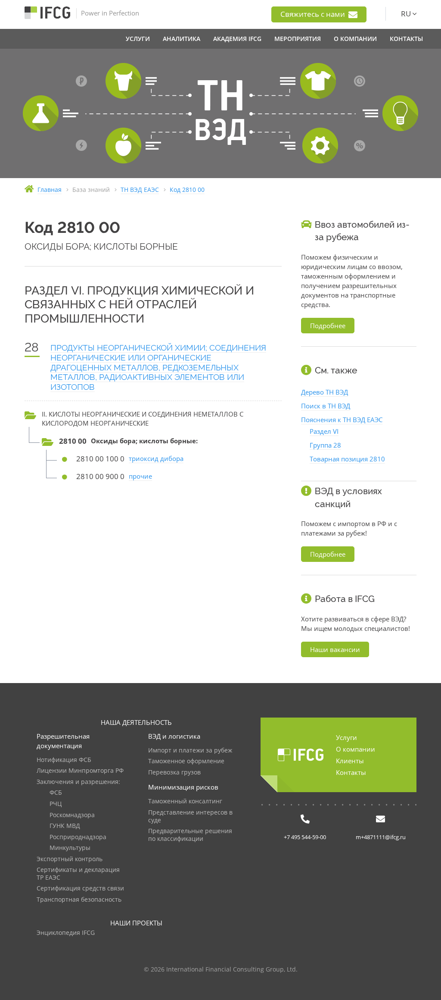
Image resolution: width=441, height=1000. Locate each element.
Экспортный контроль (69, 859)
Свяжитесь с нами (313, 14)
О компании (355, 749)
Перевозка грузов (174, 772)
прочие (140, 476)
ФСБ (56, 792)
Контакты (351, 772)
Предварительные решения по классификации (190, 835)
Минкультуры (70, 848)
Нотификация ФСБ (64, 760)
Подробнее (327, 325)
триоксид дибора (156, 458)
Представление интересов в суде (190, 816)
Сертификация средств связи (80, 888)
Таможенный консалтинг (185, 801)
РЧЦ (56, 804)
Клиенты (350, 760)
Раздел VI (324, 431)
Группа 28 (325, 445)
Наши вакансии (335, 649)
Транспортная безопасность (79, 899)
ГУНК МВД (65, 826)
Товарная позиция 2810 (347, 459)
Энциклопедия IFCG (66, 933)
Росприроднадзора (78, 837)
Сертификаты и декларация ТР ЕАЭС (78, 873)
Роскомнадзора (72, 815)
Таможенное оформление (186, 761)
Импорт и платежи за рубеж (190, 750)
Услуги (346, 737)
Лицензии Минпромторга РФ (80, 770)
